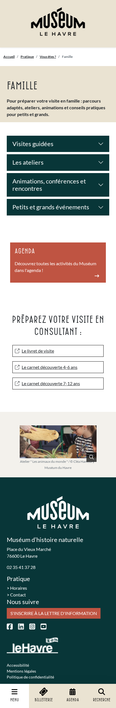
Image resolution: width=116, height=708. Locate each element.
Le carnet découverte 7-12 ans (51, 383)
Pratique (27, 57)
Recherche (101, 700)
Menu (14, 700)
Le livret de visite (38, 350)
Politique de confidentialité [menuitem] (30, 677)
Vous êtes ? (48, 57)
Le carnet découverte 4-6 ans (49, 367)
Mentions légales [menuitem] (21, 671)
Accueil (9, 57)
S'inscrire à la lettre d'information (53, 613)
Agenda (72, 700)
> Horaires (17, 588)
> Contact (16, 594)
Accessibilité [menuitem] (18, 665)
